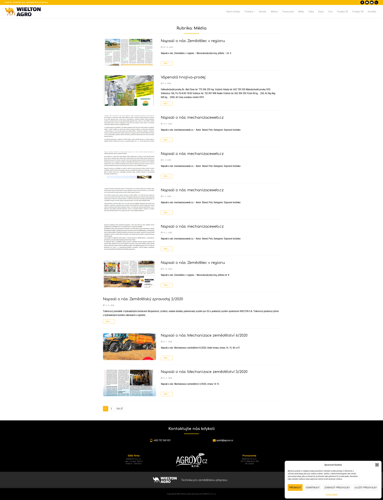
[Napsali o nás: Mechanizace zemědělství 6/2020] (129, 346)
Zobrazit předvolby (337, 487)
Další (120, 408)
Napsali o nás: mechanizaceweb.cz (192, 118)
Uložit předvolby (366, 487)
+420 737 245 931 (162, 440)
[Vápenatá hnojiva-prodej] (129, 90)
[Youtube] (367, 2)
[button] (377, 464)
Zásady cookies (332, 494)
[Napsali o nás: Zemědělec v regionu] (129, 52)
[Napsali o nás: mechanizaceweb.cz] (129, 129)
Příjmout (295, 487)
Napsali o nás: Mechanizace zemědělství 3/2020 (204, 372)
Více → (167, 63)
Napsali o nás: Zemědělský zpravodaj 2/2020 (143, 299)
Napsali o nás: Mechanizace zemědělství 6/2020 (204, 335)
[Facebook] (362, 2)
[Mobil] (376, 2)
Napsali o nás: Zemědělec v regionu (193, 41)
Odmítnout (313, 487)
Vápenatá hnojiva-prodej (183, 77)
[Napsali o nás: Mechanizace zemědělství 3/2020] (129, 383)
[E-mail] (372, 2)
